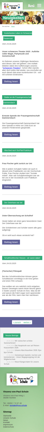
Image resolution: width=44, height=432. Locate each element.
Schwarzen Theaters (11, 68)
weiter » (27, 322)
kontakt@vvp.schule (18, 405)
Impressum (8, 425)
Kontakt (6, 422)
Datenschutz (8, 427)
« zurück (17, 322)
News (5, 420)
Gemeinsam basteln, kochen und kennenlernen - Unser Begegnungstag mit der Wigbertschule (22, 357)
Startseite (7, 416)
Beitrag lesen (11, 81)
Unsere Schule (9, 418)
